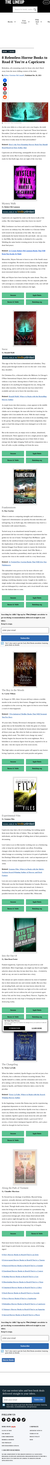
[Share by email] (5, 93)
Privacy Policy (35, 1436)
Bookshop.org (37, 302)
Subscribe (46, 2)
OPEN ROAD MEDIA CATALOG (10, 1445)
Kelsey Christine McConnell (14, 75)
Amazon (13, 295)
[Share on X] (5, 84)
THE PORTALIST (6, 1442)
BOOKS (12, 51)
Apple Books (37, 295)
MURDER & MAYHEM (8, 1439)
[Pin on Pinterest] (5, 89)
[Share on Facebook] (5, 80)
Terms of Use (34, 1433)
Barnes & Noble (13, 302)
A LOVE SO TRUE (7, 1430)
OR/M (31, 1439)
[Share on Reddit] (5, 97)
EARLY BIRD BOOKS (8, 1436)
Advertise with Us (36, 1430)
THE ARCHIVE (6, 1433)
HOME (5, 51)
